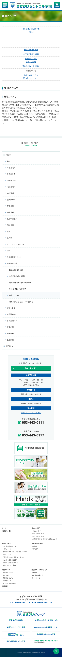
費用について (14, 295)
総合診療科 (11, 314)
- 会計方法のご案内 (38, 536)
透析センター (12, 308)
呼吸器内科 (11, 168)
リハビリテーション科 (15, 244)
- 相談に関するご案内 (9, 565)
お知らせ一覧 (6, 531)
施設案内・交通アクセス (39, 570)
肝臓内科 (10, 333)
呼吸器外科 (11, 174)
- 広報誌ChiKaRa (7, 578)
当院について (6, 570)
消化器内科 (11, 187)
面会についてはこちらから (31, 413)
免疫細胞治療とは (31, 50)
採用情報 (5, 586)
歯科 (8, 251)
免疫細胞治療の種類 (31, 54)
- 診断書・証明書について (10, 562)
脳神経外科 (11, 200)
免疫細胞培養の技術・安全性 (20, 283)
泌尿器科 (10, 212)
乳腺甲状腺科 (12, 219)
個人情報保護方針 (37, 575)
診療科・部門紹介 (37, 543)
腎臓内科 (10, 327)
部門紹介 (9, 346)
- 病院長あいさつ (7, 572)
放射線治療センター (14, 257)
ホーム (4, 528)
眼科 (8, 232)
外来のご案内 (36, 528)
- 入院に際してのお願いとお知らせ (13, 557)
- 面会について (6, 554)
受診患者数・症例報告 (31, 66)
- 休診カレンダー (37, 531)
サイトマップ (36, 578)
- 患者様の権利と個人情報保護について (44, 539)
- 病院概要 (5, 575)
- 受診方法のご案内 (38, 533)
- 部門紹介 (35, 549)
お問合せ (34, 572)
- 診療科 (34, 546)
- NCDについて (7, 581)
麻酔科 (9, 238)
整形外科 (10, 206)
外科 (8, 161)
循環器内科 (11, 181)
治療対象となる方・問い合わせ (21, 302)
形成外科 (10, 225)
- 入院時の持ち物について (10, 546)
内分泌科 (10, 193)
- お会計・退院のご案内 (9, 560)
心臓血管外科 (12, 321)
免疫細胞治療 (12, 263)
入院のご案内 (6, 543)
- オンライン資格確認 (9, 583)
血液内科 (10, 340)
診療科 (8, 155)
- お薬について (6, 549)
